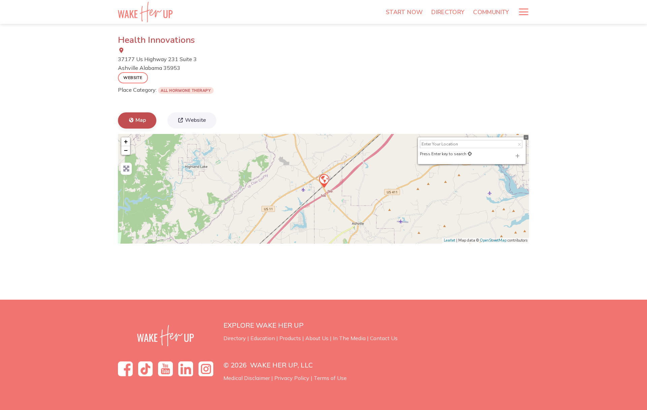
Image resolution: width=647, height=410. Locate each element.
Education (262, 338)
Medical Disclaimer (246, 378)
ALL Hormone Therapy (186, 90)
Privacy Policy (291, 378)
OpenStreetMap (493, 240)
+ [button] (126, 141)
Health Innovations (156, 40)
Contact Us (384, 338)
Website (133, 77)
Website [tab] (195, 120)
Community (491, 12)
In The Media (349, 338)
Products (290, 338)
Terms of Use (330, 378)
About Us (317, 338)
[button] (523, 12)
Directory (447, 12)
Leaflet (449, 240)
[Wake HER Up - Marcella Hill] (147, 12)
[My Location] (470, 154)
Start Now (404, 12)
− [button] (126, 150)
